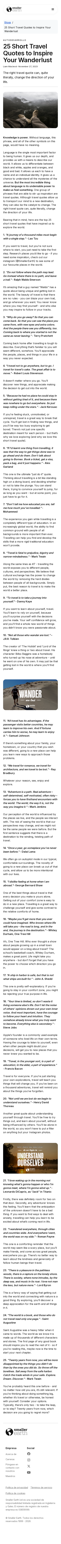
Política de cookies (15, 1493)
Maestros (10, 1476)
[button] (52, 9)
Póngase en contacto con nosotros (12, 1467)
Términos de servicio (41, 1487)
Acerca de (11, 1454)
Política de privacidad (17, 1487)
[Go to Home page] (13, 9)
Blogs (7, 22)
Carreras (10, 1459)
